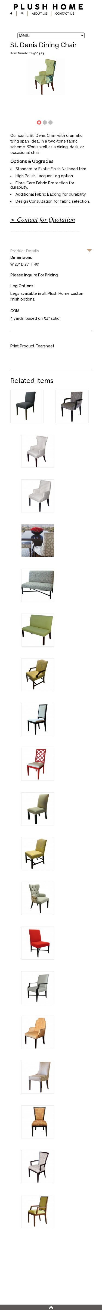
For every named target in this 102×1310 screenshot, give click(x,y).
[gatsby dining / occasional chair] (37, 1048)
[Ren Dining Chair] (27, 422)
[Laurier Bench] (37, 600)
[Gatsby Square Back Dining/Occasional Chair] (37, 511)
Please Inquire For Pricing (34, 275)
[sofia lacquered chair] (37, 779)
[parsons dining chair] (37, 824)
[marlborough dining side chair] (37, 869)
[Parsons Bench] (37, 645)
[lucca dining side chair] (37, 735)
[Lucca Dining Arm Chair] (37, 1226)
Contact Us (64, 13)
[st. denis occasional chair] (37, 913)
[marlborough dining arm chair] (37, 690)
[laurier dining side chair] (37, 958)
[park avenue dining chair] (37, 1092)
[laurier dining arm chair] (37, 1003)
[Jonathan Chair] (72, 422)
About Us (39, 13)
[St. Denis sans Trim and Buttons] (37, 466)
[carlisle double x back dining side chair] (37, 1137)
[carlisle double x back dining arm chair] (37, 1182)
